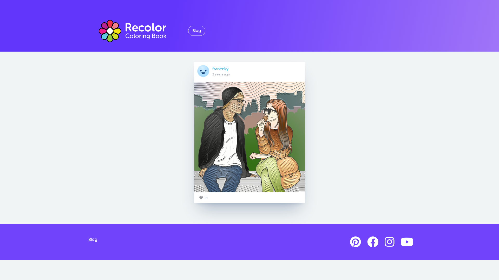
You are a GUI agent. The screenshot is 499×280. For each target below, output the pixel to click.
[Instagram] (390, 242)
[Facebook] (372, 242)
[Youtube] (407, 242)
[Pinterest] (355, 242)
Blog (197, 30)
